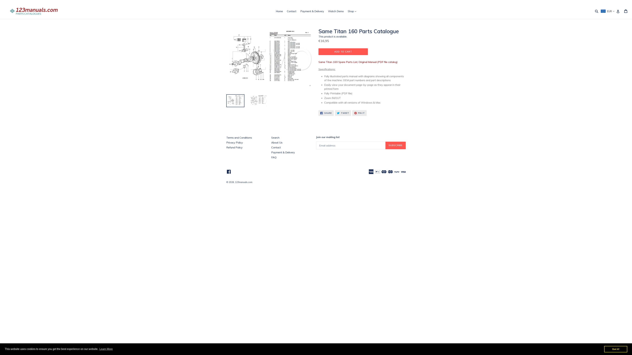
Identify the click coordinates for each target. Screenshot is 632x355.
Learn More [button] (106, 349)
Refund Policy (234, 147)
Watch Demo (336, 11)
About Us (276, 142)
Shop (353, 11)
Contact (291, 11)
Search (275, 137)
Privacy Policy (234, 142)
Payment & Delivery (312, 11)
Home (279, 11)
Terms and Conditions (239, 137)
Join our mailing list (328, 137)
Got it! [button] (615, 349)
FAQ (273, 157)
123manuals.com (243, 182)
